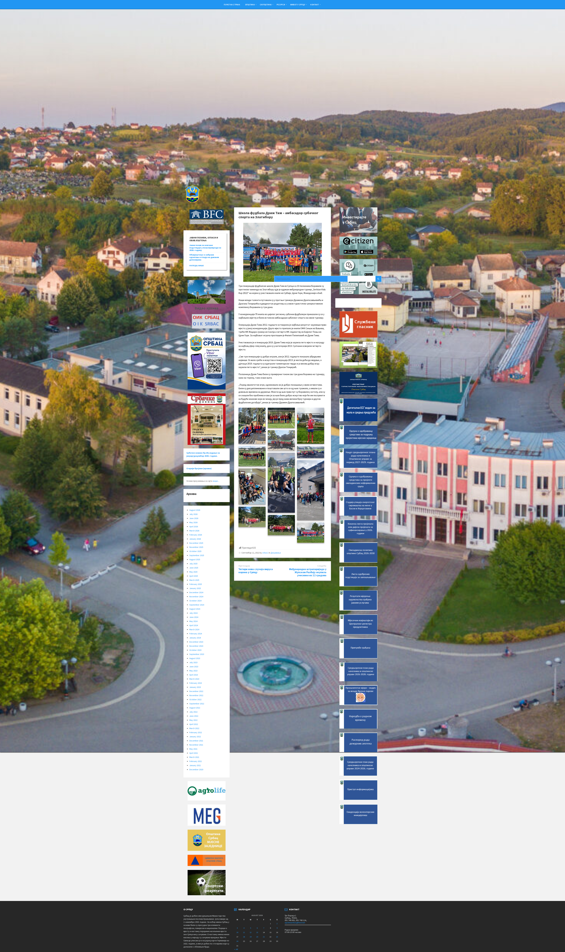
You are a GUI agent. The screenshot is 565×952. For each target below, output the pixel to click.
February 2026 (195, 534)
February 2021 (195, 761)
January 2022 (195, 736)
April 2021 (193, 753)
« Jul (236, 949)
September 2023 (196, 654)
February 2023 (195, 683)
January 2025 (195, 588)
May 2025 (193, 571)
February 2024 (195, 633)
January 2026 (195, 539)
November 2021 (196, 744)
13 (257, 932)
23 (277, 937)
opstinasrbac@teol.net (295, 922)
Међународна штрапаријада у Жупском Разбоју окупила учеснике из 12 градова (307, 572)
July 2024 (193, 613)
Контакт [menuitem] (314, 4)
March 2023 (194, 679)
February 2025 (195, 584)
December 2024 (196, 592)
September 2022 (196, 703)
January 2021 (195, 765)
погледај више (196, 265)
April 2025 (193, 576)
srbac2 (265, 552)
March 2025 (194, 580)
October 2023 (195, 650)
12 (250, 932)
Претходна (244, 566)
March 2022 (194, 728)
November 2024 (196, 596)
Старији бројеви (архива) (199, 468)
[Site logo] (192, 201)
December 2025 (196, 543)
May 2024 (193, 621)
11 (244, 932)
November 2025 (196, 547)
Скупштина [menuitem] (265, 4)
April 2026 (193, 526)
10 (237, 932)
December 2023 (196, 642)
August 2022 (194, 707)
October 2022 (195, 699)
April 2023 (193, 674)
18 (244, 937)
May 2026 (193, 522)
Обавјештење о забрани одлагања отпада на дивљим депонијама (204, 257)
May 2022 (193, 720)
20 (257, 937)
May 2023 (193, 670)
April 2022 (193, 724)
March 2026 (194, 530)
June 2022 (193, 716)
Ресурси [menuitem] (281, 4)
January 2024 (195, 637)
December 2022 (196, 691)
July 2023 (193, 662)
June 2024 (193, 617)
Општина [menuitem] (250, 4)
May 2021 (193, 749)
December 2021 (196, 740)
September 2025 (196, 555)
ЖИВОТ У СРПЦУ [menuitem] (297, 4)
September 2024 (196, 604)
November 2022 (196, 695)
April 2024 (193, 625)
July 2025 (193, 563)
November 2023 (196, 646)
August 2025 (194, 559)
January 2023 (195, 687)
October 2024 (195, 600)
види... (216, 481)
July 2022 (193, 712)
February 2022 (195, 732)
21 (264, 937)
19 (250, 937)
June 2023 (193, 666)
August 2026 (194, 510)
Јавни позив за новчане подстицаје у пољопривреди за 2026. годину (205, 247)
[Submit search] (378, 279)
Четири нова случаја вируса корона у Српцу (256, 570)
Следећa (321, 566)
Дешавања (276, 552)
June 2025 (193, 567)
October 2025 (195, 551)
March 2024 (194, 629)
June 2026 (193, 518)
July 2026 (193, 514)
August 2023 (194, 658)
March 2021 (194, 757)
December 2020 (196, 769)
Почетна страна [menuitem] (232, 4)
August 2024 (194, 609)
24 (237, 941)
